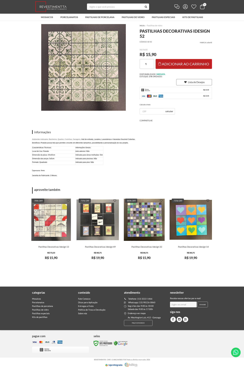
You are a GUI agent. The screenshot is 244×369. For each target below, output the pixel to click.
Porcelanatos (38, 302)
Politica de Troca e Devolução (91, 309)
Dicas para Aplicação (87, 302)
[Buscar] (146, 7)
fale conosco (138, 323)
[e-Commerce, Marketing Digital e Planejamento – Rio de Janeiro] (130, 365)
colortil (209, 42)
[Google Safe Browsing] (121, 343)
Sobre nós (82, 313)
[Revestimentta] (51, 6)
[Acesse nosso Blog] (185, 319)
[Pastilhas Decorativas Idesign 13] (51, 230)
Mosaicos (36, 298)
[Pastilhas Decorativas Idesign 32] (144, 230)
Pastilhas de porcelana (42, 306)
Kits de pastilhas (39, 317)
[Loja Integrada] (113, 365)
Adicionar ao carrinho (185, 64)
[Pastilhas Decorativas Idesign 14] (191, 230)
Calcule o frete (145, 105)
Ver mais (55, 260)
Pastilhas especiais (41, 313)
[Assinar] (202, 304)
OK (169, 111)
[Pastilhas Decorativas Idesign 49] (98, 230)
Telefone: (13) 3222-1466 (140, 298)
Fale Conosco (84, 298)
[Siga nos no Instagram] (179, 319)
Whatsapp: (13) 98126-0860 (141, 302)
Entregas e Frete (86, 306)
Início (142, 25)
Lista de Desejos (196, 82)
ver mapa (141, 313)
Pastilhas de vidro (154, 25)
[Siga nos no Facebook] (173, 319)
